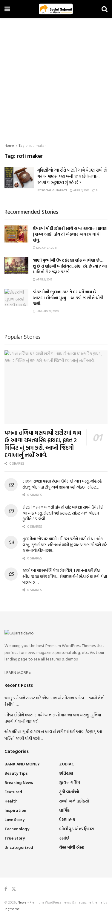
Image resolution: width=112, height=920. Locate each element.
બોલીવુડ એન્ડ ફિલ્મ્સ (76, 829)
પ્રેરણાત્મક (67, 819)
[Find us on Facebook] (5, 889)
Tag (21, 145)
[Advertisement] (56, 77)
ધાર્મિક (64, 810)
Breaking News (18, 782)
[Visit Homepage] (55, 9)
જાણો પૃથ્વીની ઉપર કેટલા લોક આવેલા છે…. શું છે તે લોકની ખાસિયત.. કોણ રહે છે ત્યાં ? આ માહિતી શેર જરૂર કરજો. (70, 266)
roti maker (37, 145)
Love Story (14, 819)
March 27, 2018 (46, 247)
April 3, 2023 (81, 190)
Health (11, 801)
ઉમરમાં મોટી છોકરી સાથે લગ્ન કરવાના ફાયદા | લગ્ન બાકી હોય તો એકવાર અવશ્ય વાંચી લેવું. (70, 234)
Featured (13, 791)
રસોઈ (64, 838)
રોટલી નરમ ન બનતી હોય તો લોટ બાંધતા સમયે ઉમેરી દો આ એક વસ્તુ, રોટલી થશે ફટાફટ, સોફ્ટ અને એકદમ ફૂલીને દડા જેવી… (62, 513)
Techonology (16, 829)
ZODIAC (66, 764)
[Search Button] (105, 9)
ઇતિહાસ (66, 773)
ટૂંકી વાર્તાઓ (69, 791)
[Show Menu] (7, 9)
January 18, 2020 (47, 311)
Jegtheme (12, 908)
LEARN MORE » (17, 672)
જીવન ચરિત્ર (69, 782)
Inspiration (15, 810)
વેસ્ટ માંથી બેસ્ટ (71, 847)
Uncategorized (18, 847)
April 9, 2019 (44, 279)
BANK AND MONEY (22, 764)
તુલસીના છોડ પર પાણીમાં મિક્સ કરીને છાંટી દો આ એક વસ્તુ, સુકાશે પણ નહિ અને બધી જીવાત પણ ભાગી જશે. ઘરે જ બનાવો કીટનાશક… (64, 544)
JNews (21, 902)
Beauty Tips (16, 773)
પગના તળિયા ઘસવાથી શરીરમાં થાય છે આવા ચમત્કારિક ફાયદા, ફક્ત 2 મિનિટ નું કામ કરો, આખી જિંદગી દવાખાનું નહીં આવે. (42, 443)
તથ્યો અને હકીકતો (74, 801)
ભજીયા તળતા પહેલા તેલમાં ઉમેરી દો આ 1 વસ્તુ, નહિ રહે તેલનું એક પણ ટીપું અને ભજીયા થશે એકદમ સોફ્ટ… (62, 484)
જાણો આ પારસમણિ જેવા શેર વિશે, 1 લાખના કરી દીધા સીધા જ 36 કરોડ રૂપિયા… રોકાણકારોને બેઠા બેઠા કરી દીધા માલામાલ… (64, 576)
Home (9, 145)
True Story (14, 838)
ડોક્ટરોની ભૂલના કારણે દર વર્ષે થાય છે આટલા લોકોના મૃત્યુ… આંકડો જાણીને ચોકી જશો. (68, 297)
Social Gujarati (54, 190)
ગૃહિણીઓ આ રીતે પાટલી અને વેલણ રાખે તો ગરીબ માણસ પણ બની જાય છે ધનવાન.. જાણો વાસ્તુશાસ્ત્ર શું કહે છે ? (72, 176)
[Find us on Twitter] (13, 889)
